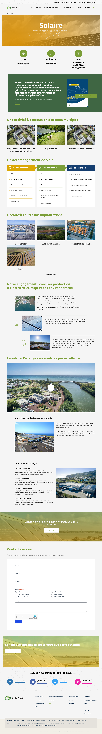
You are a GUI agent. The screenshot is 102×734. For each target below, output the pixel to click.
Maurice (67, 720)
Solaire (50, 703)
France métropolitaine (59, 596)
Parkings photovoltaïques (37, 725)
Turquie (84, 720)
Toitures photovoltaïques (50, 725)
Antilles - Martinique (58, 591)
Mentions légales (57, 731)
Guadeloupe (43, 720)
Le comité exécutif (39, 703)
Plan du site (47, 731)
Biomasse (51, 700)
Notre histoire (38, 700)
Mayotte (72, 720)
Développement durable (90, 700)
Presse (86, 703)
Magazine (71, 703)
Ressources (87, 707)
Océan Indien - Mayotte (23, 594)
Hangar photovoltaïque (79, 723)
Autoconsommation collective (24, 723)
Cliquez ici (18, 103)
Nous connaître (39, 696)
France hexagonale (35, 720)
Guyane (49, 720)
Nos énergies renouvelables (56, 696)
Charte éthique (87, 713)
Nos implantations (51, 274)
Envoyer (18, 621)
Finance (71, 700)
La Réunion (54, 720)
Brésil (23, 720)
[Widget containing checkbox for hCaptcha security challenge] (26, 617)
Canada (28, 720)
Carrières (86, 710)
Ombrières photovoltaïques (23, 725)
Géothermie (52, 707)
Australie (19, 720)
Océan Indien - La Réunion (24, 591)
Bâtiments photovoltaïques (38, 723)
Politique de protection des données (73, 731)
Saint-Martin (78, 720)
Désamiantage (69, 723)
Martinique (61, 720)
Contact (40, 731)
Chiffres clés (38, 707)
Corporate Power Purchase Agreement (55, 723)
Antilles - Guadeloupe (23, 596)
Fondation (87, 696)
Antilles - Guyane (58, 594)
